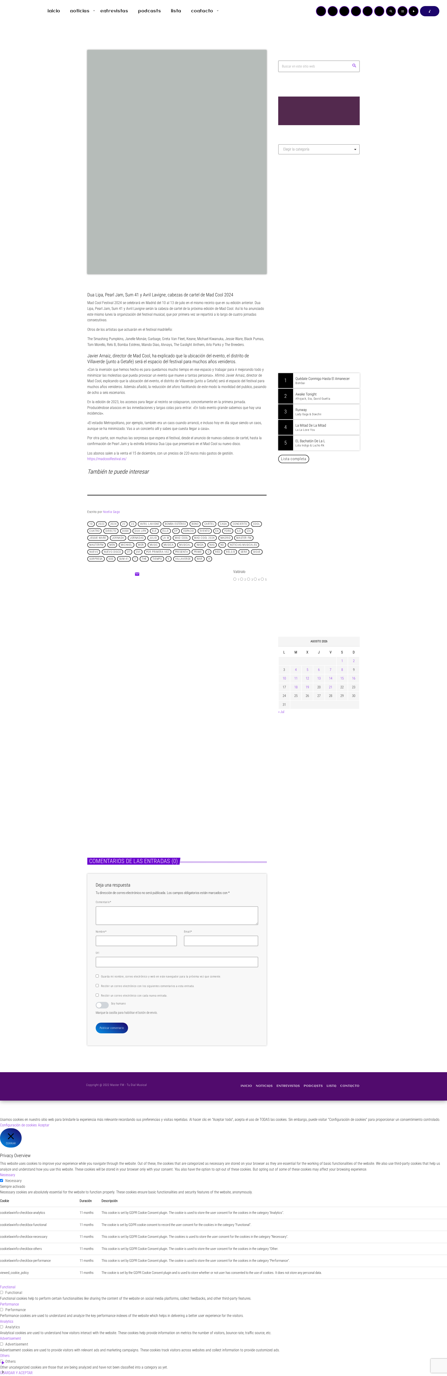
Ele (154, 531)
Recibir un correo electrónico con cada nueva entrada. (134, 995)
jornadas (137, 538)
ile (239, 531)
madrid (225, 538)
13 (319, 678)
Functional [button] (7, 1287)
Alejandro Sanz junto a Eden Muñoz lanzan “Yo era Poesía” (325, 586)
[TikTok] (356, 11)
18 (296, 687)
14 (330, 678)
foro (227, 531)
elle (166, 531)
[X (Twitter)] (333, 11)
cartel (209, 524)
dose (125, 531)
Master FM (292, 199)
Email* (188, 931)
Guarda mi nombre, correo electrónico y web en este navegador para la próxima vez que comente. (161, 976)
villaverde (183, 559)
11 (296, 678)
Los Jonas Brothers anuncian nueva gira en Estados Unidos (325, 515)
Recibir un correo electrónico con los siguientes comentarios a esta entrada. (147, 986)
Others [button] (5, 1355)
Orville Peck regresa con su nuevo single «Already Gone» (324, 562)
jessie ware (97, 538)
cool (256, 524)
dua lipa (140, 531)
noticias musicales (243, 545)
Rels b (230, 552)
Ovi (138, 552)
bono (195, 524)
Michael (126, 545)
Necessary (13, 1180)
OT (128, 552)
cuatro (94, 531)
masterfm (96, 545)
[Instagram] (367, 11)
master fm (243, 538)
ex (216, 531)
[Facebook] (379, 11)
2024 (113, 524)
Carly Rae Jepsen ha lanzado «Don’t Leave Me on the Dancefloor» (325, 610)
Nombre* (101, 931)
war (200, 559)
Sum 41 (124, 559)
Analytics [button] (6, 1321)
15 (342, 678)
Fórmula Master (299, 208)
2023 (101, 524)
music (154, 545)
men (112, 545)
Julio (153, 538)
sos (110, 559)
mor (141, 545)
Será (244, 552)
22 (123, 524)
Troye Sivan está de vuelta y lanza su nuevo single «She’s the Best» (326, 538)
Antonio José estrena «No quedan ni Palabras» (326, 491)
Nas (212, 545)
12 (307, 678)
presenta (181, 552)
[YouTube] (321, 11)
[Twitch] (344, 11)
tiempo (157, 559)
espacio (188, 531)
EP (175, 531)
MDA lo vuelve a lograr (184, 639)
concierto (240, 524)
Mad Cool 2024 (204, 538)
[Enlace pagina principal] (17, 11)
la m (166, 538)
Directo (110, 531)
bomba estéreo (175, 524)
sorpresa (96, 559)
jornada (118, 538)
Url (97, 952)
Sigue (257, 552)
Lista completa (293, 458)
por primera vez (157, 552)
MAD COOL (181, 538)
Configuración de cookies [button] (18, 1125)
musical (185, 545)
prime (198, 552)
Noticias (191, 786)
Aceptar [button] (43, 1125)
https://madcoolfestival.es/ (107, 459)
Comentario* (103, 902)
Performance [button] (9, 1304)
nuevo (93, 552)
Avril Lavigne (149, 524)
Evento (205, 531)
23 (132, 524)
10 (90, 524)
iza (249, 531)
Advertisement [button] (10, 1338)
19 (307, 687)
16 (353, 678)
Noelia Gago (111, 512)
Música (165, 629)
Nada (200, 545)
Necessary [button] (7, 1175)
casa (223, 524)
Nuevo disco (112, 552)
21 (330, 687)
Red (217, 552)
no (222, 545)
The (144, 559)
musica (169, 545)
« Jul (281, 712)
